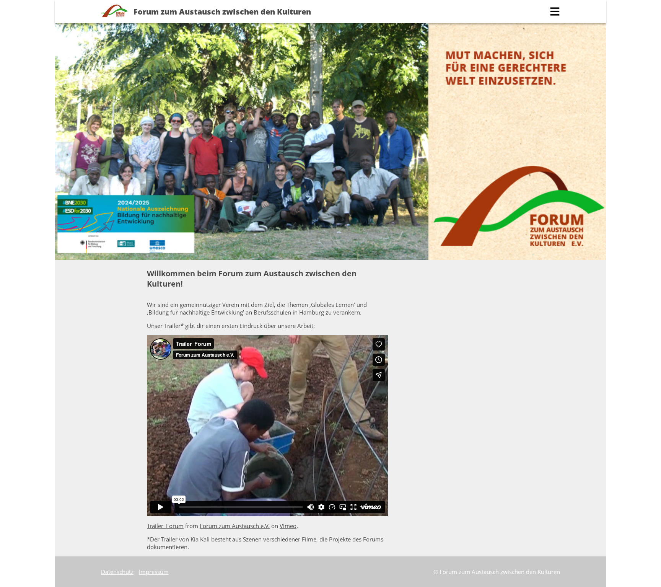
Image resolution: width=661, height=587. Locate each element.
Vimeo (288, 526)
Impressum (154, 572)
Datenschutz (117, 572)
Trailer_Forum (165, 526)
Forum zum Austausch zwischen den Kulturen (222, 12)
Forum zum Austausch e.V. (235, 526)
